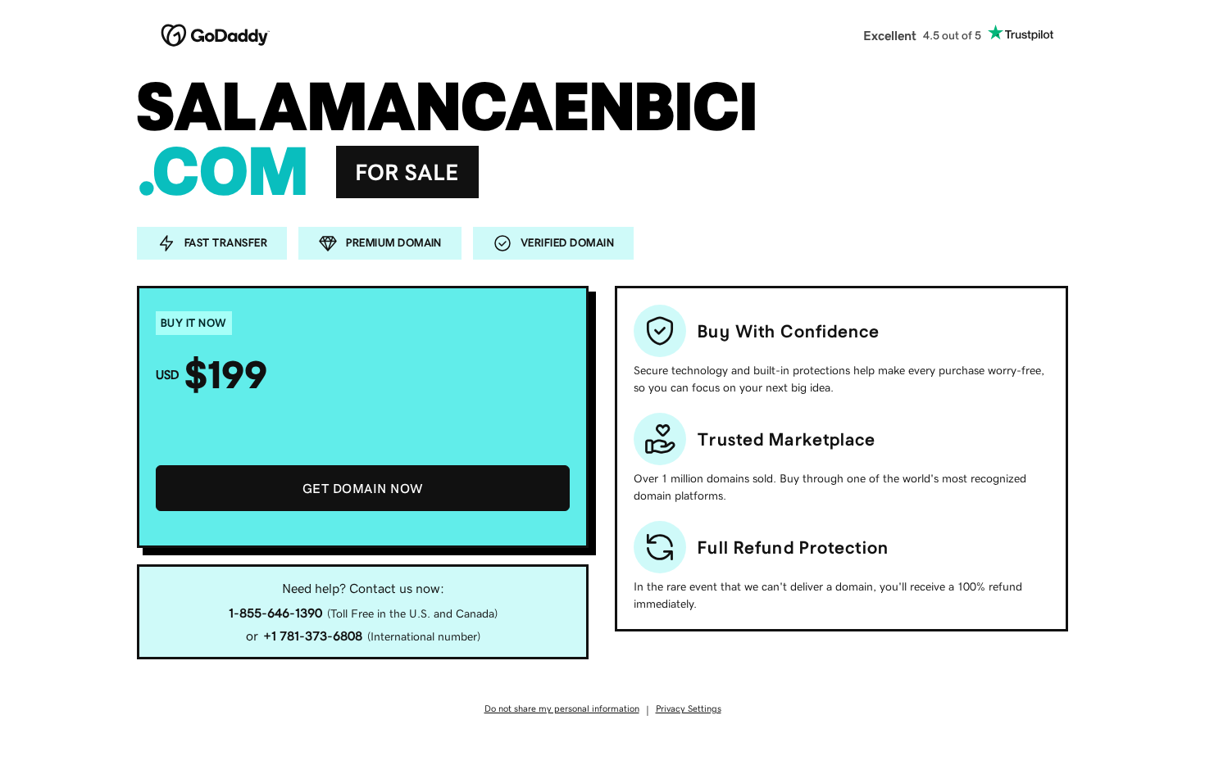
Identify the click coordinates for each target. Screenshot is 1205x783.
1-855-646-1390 (275, 612)
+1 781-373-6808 (312, 635)
